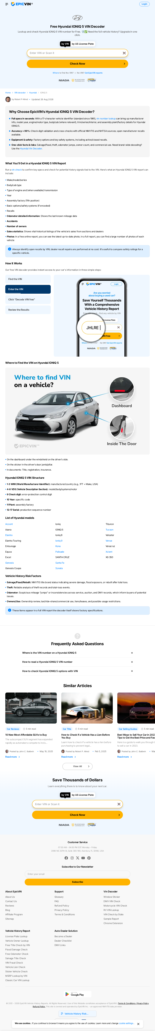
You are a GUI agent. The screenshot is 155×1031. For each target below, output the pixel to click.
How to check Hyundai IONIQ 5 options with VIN (50, 671)
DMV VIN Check (112, 901)
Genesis (9, 562)
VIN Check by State (113, 914)
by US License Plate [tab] (83, 43)
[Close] (138, 1024)
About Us (10, 896)
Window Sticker (112, 896)
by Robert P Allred (20, 99)
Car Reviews (13, 729)
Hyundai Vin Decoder (31, 148)
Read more (11, 756)
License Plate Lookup (16, 936)
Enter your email (36, 874)
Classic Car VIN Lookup (17, 980)
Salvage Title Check (15, 958)
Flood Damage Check (16, 949)
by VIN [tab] (65, 43)
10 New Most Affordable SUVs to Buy (26, 734)
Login (144, 4)
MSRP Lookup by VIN (16, 975)
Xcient (109, 551)
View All (77, 766)
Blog (7, 910)
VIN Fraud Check (14, 962)
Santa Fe (59, 562)
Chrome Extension (113, 923)
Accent (9, 524)
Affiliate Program (14, 914)
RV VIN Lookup (111, 910)
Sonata (59, 568)
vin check (17, 169)
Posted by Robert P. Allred (77, 751)
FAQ (56, 901)
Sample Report (111, 918)
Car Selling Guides (128, 729)
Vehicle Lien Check (15, 967)
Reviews (9, 905)
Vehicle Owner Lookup (17, 940)
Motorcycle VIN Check (115, 905)
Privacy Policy (61, 910)
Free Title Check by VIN (17, 945)
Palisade (59, 551)
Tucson (109, 529)
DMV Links (60, 945)
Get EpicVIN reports (93, 73)
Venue (109, 540)
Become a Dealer (63, 936)
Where (56, 73)
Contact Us (11, 901)
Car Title (67, 729)
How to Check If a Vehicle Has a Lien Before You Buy (85, 736)
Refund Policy (61, 905)
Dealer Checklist (63, 940)
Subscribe (77, 881)
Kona (58, 546)
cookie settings (126, 1023)
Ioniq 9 (58, 540)
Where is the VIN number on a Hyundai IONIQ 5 (49, 652)
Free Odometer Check (16, 953)
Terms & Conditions (64, 914)
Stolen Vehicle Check (16, 971)
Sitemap (9, 918)
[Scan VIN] (124, 53)
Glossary (58, 896)
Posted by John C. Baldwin (22, 751)
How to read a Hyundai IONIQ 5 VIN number (47, 661)
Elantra (8, 535)
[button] (28, 279)
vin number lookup (106, 118)
